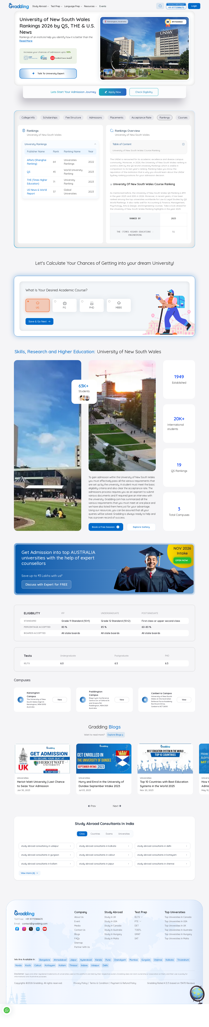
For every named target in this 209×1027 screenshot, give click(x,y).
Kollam (62, 965)
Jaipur (73, 960)
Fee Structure (73, 117)
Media (77, 925)
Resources (89, 6)
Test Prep (55, 6)
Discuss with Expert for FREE (46, 584)
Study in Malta (111, 938)
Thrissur (73, 965)
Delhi (105, 965)
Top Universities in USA (176, 921)
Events (102, 6)
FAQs (77, 938)
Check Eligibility (144, 92)
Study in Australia (113, 930)
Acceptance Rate (141, 117)
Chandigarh (120, 960)
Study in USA (110, 921)
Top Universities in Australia (178, 930)
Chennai (158, 960)
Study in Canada (112, 925)
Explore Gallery (141, 526)
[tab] (82, 833)
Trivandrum (183, 960)
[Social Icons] (17, 929)
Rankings (165, 117)
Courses (182, 117)
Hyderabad (86, 960)
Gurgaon (145, 960)
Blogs (77, 934)
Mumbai (134, 960)
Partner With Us (82, 947)
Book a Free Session (103, 526)
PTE (136, 921)
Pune (108, 960)
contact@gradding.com (34, 923)
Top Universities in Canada (178, 917)
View (60, 700)
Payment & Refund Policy (123, 983)
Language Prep (72, 6)
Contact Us (79, 930)
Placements (116, 117)
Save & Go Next (38, 321)
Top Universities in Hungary (178, 934)
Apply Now (114, 92)
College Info (28, 117)
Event (77, 921)
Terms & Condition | (99, 983)
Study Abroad (39, 6)
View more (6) (28, 873)
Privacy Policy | (81, 983)
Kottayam (50, 965)
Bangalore (44, 960)
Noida (18, 965)
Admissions (95, 117)
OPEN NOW (181, 560)
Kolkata (170, 960)
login (194, 6)
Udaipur (95, 965)
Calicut (37, 965)
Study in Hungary (113, 934)
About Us (79, 917)
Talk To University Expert (50, 73)
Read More (25, 40)
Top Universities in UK (175, 925)
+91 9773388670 (34, 919)
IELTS (137, 917)
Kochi (28, 965)
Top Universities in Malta (177, 938)
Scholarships (50, 117)
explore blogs (114, 734)
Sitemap (78, 942)
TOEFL (138, 930)
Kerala (98, 960)
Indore (84, 965)
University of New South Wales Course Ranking (136, 150)
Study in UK (110, 917)
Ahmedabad (60, 960)
